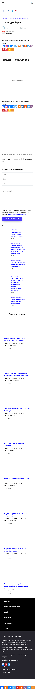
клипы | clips (11, 154)
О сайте (4, 667)
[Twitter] (15, 46)
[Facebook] (3, 46)
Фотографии (8, 623)
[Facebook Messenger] (9, 46)
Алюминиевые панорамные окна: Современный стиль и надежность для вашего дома (18, 249)
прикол (20, 154)
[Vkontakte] (12, 46)
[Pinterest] (3, 49)
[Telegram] (28, 46)
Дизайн (6, 612)
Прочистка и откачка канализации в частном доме (18, 301)
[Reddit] (25, 46)
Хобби (6, 628)
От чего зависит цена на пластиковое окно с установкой (18, 264)
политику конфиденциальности (17, 214)
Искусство (7, 617)
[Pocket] (6, 49)
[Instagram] (6, 46)
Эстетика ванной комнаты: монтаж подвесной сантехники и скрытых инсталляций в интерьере (17, 284)
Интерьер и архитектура (12, 606)
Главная (7, 601)
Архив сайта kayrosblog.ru (9, 669)
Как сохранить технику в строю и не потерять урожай (18, 234)
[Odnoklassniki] (19, 46)
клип (4, 154)
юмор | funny (28, 154)
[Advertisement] (17, 135)
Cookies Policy (6, 672)
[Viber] (31, 46)
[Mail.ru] (22, 46)
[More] (12, 49)
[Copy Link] (9, 49)
